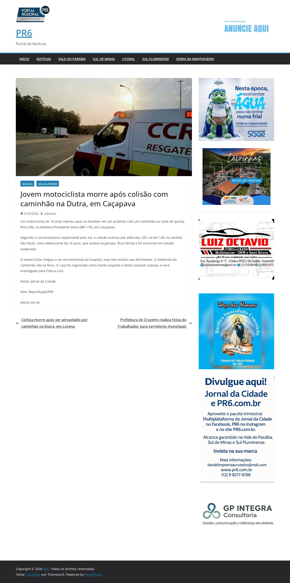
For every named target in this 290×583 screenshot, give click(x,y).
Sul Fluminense (155, 59)
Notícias (43, 59)
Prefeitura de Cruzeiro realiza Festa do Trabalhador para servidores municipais (152, 323)
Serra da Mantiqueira (195, 59)
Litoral (128, 59)
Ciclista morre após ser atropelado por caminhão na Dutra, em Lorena (54, 323)
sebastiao (50, 213)
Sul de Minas (104, 59)
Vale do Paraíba (72, 59)
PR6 (24, 33)
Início (24, 59)
